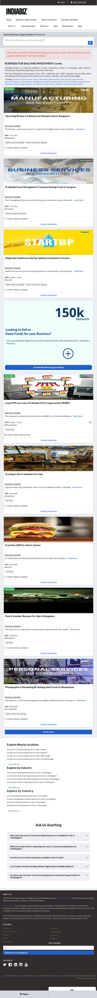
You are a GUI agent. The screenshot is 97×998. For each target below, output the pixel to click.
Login (62, 2)
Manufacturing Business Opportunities (48, 82)
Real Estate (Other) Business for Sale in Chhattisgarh (26, 802)
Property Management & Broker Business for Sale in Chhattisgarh (31, 799)
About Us (44, 26)
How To (11, 26)
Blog (80, 26)
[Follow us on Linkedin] (16, 964)
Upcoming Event (28, 26)
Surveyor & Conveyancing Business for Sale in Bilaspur (27, 752)
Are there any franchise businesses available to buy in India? (37, 857)
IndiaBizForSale (9, 906)
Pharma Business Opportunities (76, 82)
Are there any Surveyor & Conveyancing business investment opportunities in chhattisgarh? (45, 876)
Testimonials (67, 26)
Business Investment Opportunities (69, 84)
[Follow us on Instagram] (21, 964)
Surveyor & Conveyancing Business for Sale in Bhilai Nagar (28, 756)
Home (8, 20)
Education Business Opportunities (18, 84)
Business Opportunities (26, 20)
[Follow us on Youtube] (27, 964)
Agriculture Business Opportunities (18, 82)
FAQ (55, 26)
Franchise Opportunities (22, 79)
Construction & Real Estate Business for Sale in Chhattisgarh (29, 773)
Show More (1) (14, 811)
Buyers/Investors (49, 20)
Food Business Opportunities (43, 84)
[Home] (17, 15)
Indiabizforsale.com (64, 898)
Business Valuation (70, 20)
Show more (48, 732)
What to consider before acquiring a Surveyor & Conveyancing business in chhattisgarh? (43, 847)
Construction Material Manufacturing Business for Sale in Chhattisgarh (33, 779)
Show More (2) (14, 787)
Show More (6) (14, 764)
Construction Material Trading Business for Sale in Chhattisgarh (30, 782)
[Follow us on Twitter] (5, 964)
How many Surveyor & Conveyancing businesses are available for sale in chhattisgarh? (42, 836)
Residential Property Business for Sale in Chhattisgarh (27, 805)
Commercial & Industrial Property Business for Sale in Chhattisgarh (32, 776)
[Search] (90, 43)
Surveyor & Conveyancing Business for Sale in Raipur (26, 749)
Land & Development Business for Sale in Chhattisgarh (27, 796)
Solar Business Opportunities (71, 79)
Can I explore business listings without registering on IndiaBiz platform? (42, 866)
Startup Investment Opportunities (46, 79)
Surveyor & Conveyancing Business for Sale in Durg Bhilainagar (30, 759)
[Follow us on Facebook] (11, 964)
